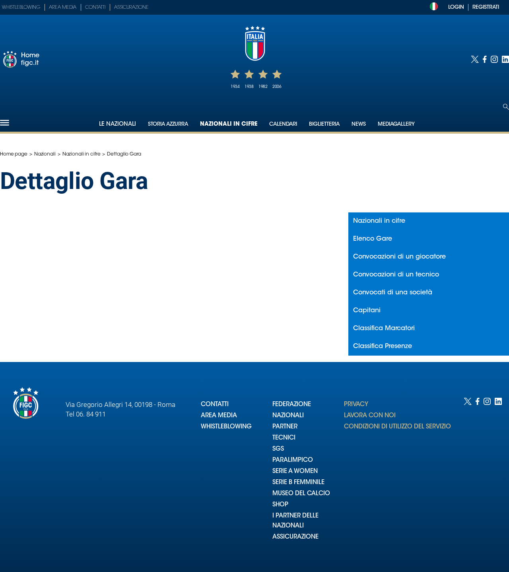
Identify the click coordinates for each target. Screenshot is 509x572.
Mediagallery (396, 124)
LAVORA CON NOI (370, 416)
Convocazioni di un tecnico (396, 275)
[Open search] (506, 107)
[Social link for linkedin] (505, 59)
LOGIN (456, 7)
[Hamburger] (4, 122)
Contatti (95, 7)
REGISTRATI (485, 7)
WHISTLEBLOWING (226, 427)
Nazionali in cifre (228, 124)
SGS (278, 449)
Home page (13, 154)
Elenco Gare (372, 239)
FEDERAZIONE (291, 405)
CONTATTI (215, 405)
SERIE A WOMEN (295, 472)
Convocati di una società (392, 293)
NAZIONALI (288, 416)
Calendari (283, 124)
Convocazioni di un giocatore (399, 257)
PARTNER (284, 427)
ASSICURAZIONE (295, 537)
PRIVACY (356, 405)
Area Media (62, 7)
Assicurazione (131, 7)
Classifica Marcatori (384, 328)
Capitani (367, 310)
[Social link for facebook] (485, 59)
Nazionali (45, 154)
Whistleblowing (21, 7)
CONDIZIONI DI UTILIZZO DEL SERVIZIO (397, 427)
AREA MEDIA (219, 416)
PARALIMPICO (292, 460)
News (359, 124)
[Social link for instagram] (494, 59)
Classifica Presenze (382, 346)
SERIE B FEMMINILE (298, 483)
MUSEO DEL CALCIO (301, 494)
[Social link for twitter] (475, 59)
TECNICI (283, 438)
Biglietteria (324, 124)
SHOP (280, 505)
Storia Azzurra (168, 124)
